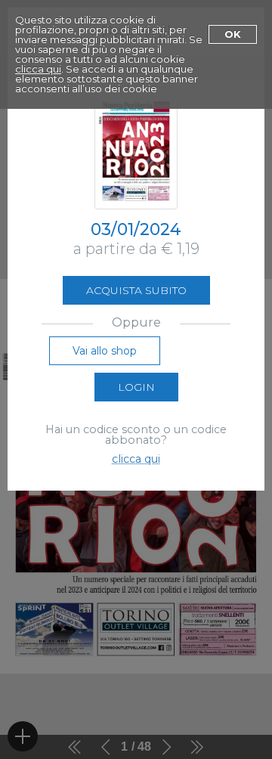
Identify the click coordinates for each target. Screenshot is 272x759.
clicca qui (38, 69)
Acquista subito (136, 290)
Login (136, 387)
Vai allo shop (105, 351)
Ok (232, 34)
